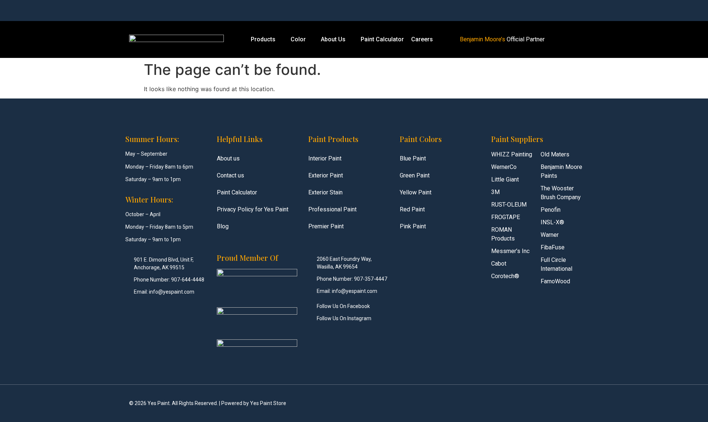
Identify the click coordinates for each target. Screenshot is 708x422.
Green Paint (415, 175)
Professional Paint (332, 209)
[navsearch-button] (513, 10)
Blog (223, 226)
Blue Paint (413, 158)
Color (298, 39)
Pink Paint (413, 226)
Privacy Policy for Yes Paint (252, 209)
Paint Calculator (382, 39)
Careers (422, 39)
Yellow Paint (415, 192)
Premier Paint (326, 226)
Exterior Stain (325, 192)
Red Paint (412, 209)
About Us (333, 39)
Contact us (230, 175)
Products (263, 39)
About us (228, 158)
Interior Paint (324, 158)
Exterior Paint (325, 175)
